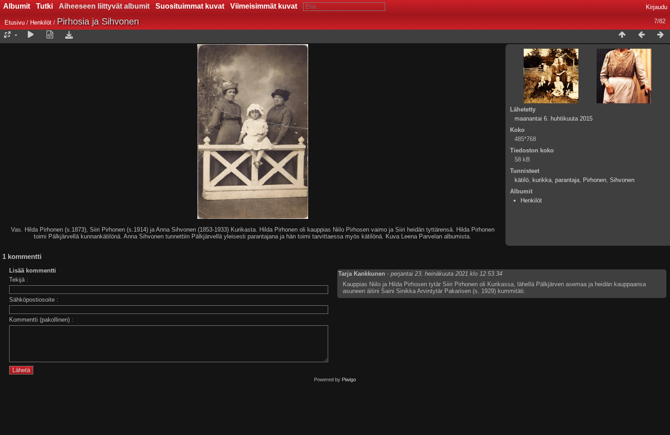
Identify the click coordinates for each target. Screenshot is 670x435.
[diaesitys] (30, 35)
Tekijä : (18, 279)
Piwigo (349, 379)
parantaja (567, 180)
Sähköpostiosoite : (33, 299)
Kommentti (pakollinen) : (41, 319)
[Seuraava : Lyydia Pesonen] (660, 35)
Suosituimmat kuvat (189, 6)
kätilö (522, 180)
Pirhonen (594, 180)
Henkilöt (41, 22)
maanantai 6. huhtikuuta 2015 (554, 118)
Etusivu (15, 22)
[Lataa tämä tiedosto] (68, 35)
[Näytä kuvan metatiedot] (49, 35)
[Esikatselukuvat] (622, 35)
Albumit (16, 6)
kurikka (541, 180)
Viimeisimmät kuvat (263, 6)
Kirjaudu (656, 7)
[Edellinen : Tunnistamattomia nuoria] (641, 35)
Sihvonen (622, 180)
